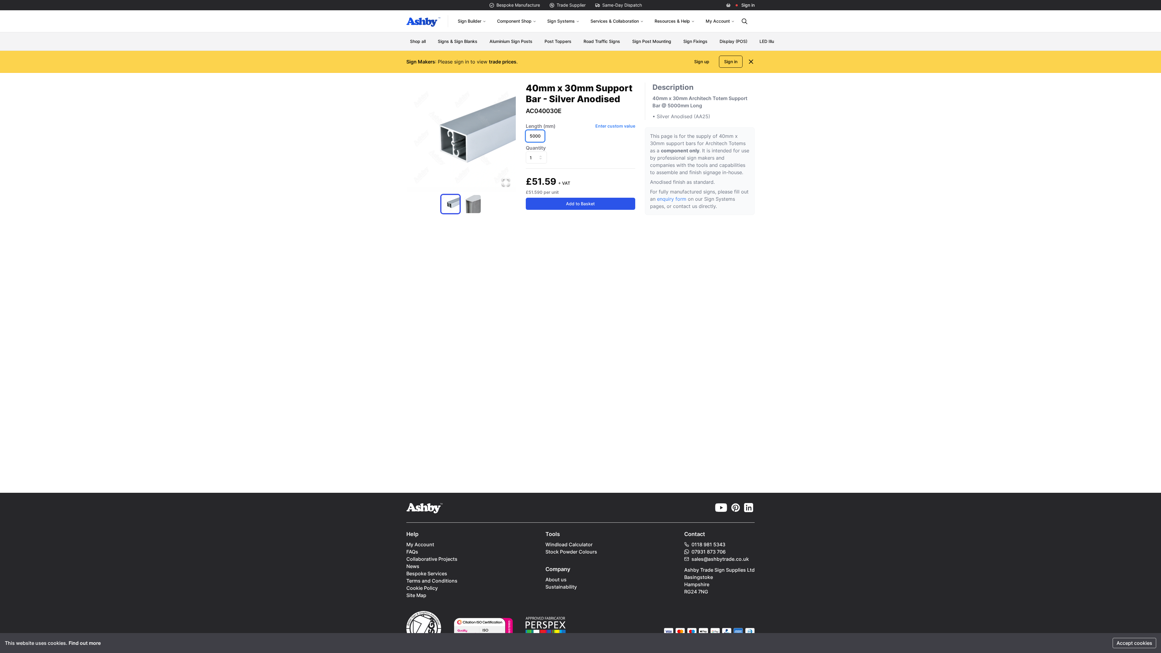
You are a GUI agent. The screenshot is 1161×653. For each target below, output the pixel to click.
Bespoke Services (426, 573)
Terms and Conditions (431, 581)
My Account (718, 21)
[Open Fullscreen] (506, 182)
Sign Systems (561, 21)
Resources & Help (672, 21)
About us (556, 580)
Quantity (536, 148)
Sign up (701, 61)
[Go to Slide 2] (471, 204)
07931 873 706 (708, 552)
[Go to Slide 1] (450, 204)
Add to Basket (580, 203)
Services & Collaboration (614, 21)
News (412, 566)
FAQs (412, 552)
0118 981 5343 (708, 544)
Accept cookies (1134, 643)
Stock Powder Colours (571, 552)
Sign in (748, 5)
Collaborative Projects (431, 559)
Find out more (85, 643)
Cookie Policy (422, 588)
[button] (461, 137)
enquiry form (671, 199)
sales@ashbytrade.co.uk (720, 559)
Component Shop (514, 21)
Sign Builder (469, 21)
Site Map (416, 595)
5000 (535, 135)
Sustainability (561, 587)
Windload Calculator (569, 544)
